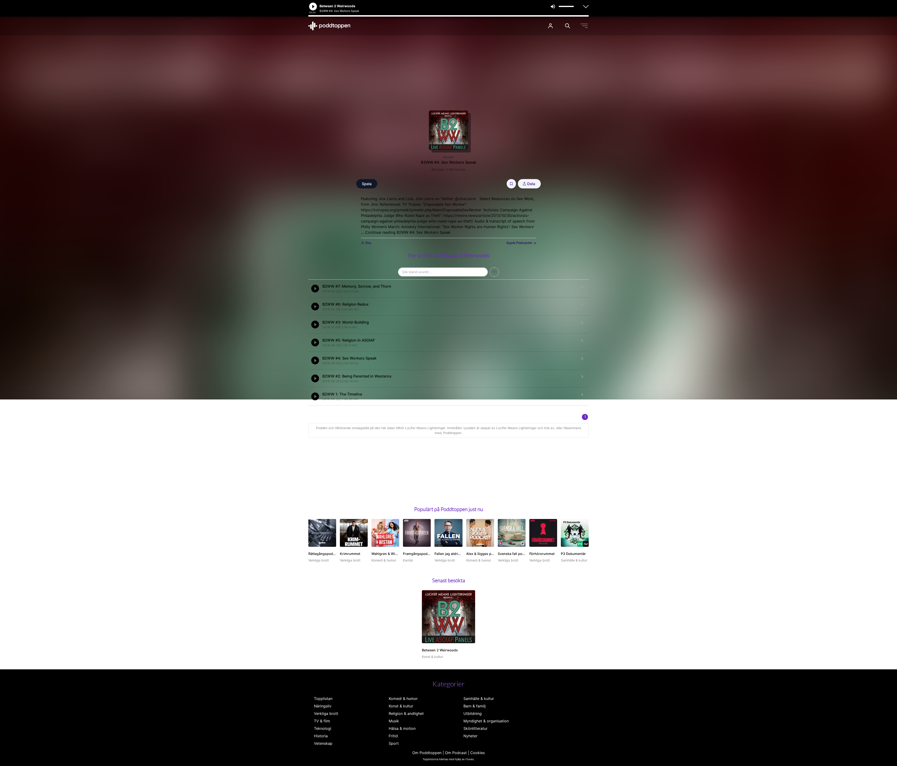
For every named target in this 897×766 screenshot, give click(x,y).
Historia (321, 736)
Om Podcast (456, 752)
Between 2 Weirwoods (448, 169)
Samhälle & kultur (478, 698)
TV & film (322, 721)
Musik (394, 721)
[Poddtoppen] (329, 26)
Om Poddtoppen (426, 752)
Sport (394, 743)
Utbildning (472, 713)
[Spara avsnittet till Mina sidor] (511, 183)
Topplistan (323, 698)
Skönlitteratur (475, 728)
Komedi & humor (403, 698)
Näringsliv (322, 706)
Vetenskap (323, 743)
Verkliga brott (326, 713)
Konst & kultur (401, 706)
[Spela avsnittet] (315, 288)
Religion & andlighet (406, 713)
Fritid (393, 736)
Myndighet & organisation (486, 721)
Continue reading (408, 232)
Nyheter (470, 736)
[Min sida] (550, 25)
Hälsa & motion (402, 728)
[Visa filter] (494, 272)
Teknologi (322, 728)
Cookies (477, 752)
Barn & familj (474, 706)
